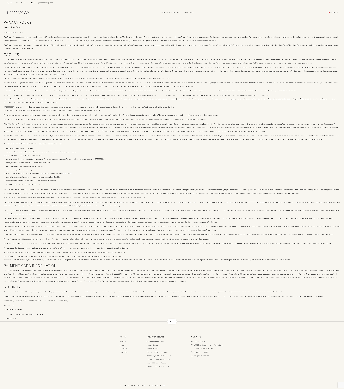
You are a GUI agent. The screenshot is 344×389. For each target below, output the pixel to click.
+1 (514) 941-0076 (19, 3)
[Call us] (8, 3)
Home (6, 27)
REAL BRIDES (189, 12)
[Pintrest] (170, 321)
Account (122, 345)
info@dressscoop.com (44, 3)
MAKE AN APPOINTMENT (170, 12)
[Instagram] (173, 321)
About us (123, 341)
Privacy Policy (124, 352)
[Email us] (32, 3)
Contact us (123, 349)
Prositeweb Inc (158, 385)
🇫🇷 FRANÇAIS (333, 13)
